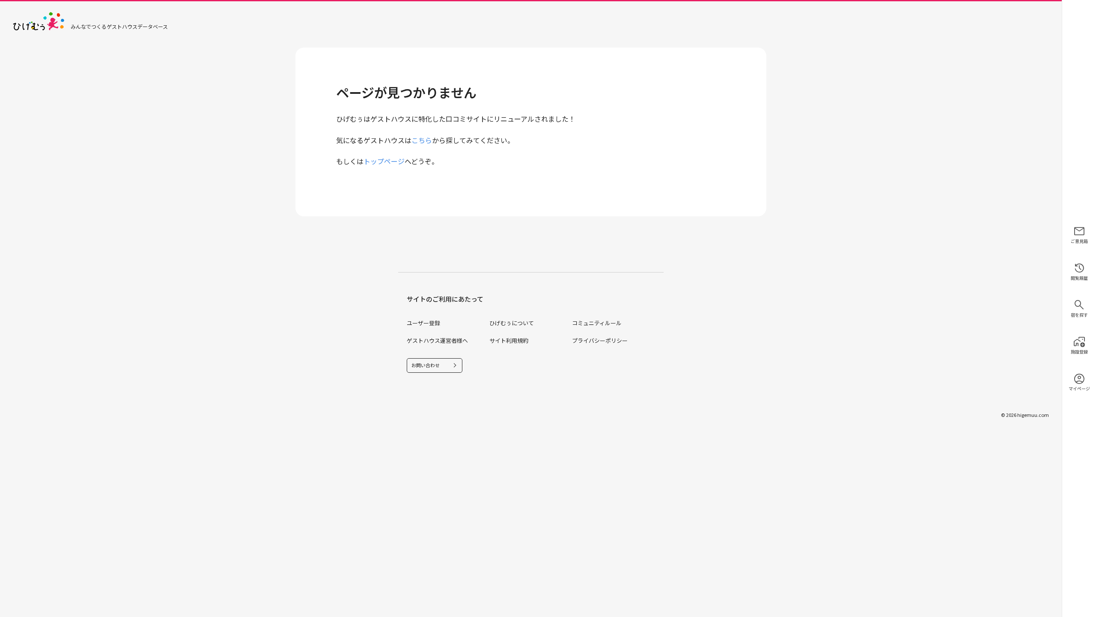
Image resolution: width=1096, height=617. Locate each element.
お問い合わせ (425, 365)
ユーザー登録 (423, 323)
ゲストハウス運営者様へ (437, 340)
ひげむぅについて (511, 323)
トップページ (384, 161)
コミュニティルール (597, 323)
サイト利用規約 (508, 340)
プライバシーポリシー (600, 340)
